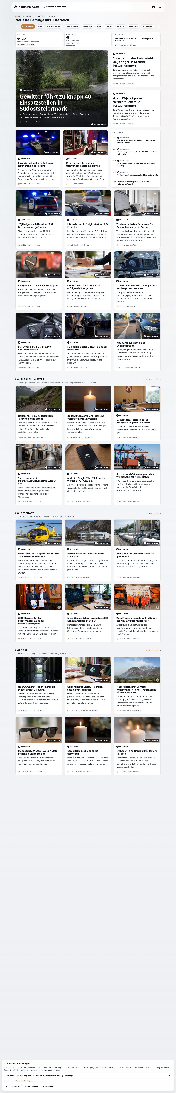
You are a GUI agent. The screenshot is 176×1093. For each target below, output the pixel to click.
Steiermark (87, 26)
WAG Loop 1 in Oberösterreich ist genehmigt (135, 555)
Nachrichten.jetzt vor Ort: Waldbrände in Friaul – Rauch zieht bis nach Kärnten (136, 689)
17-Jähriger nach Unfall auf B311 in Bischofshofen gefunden (37, 225)
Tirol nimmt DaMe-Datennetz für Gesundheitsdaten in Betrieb (134, 225)
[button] (39, 39)
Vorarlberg (133, 26)
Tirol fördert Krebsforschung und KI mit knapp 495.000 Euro (136, 287)
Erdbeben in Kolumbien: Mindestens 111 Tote (136, 752)
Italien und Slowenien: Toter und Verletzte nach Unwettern (85, 417)
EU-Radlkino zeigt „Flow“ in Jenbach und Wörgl (87, 348)
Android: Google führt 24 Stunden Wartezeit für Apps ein (86, 479)
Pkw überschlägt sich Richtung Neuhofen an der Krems (35, 164)
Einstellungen (48, 1086)
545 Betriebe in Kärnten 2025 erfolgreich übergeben (83, 287)
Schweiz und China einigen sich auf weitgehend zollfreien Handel (136, 475)
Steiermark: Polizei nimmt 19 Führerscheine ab (34, 348)
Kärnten (109, 26)
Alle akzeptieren (13, 1086)
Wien (40, 26)
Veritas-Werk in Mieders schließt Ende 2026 (85, 555)
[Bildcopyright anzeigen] (59, 607)
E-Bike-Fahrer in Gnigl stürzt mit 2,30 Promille (87, 225)
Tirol (99, 26)
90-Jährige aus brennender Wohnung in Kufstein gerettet (82, 164)
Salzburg (120, 26)
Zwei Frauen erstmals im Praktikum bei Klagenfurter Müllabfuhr (136, 619)
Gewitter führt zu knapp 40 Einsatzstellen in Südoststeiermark (55, 102)
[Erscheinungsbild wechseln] (160, 7)
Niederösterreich (54, 26)
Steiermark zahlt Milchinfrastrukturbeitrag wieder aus (37, 481)
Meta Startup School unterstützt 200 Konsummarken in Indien (87, 619)
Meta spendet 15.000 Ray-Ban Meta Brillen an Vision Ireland (37, 752)
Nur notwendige (31, 1086)
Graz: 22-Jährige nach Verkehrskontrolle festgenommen (129, 102)
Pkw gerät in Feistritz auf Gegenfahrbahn (130, 344)
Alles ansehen (152, 379)
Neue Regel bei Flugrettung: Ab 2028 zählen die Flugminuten (38, 555)
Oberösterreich (72, 26)
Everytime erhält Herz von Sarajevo (38, 285)
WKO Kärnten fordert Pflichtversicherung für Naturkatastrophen (31, 621)
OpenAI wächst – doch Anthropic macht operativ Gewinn (36, 688)
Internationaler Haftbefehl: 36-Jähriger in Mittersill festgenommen (133, 62)
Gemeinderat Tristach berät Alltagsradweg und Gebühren (133, 421)
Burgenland (147, 26)
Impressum (32, 1081)
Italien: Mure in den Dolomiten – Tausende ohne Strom (36, 417)
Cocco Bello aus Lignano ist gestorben (82, 752)
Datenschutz (20, 1081)
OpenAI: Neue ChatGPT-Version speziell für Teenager (85, 688)
